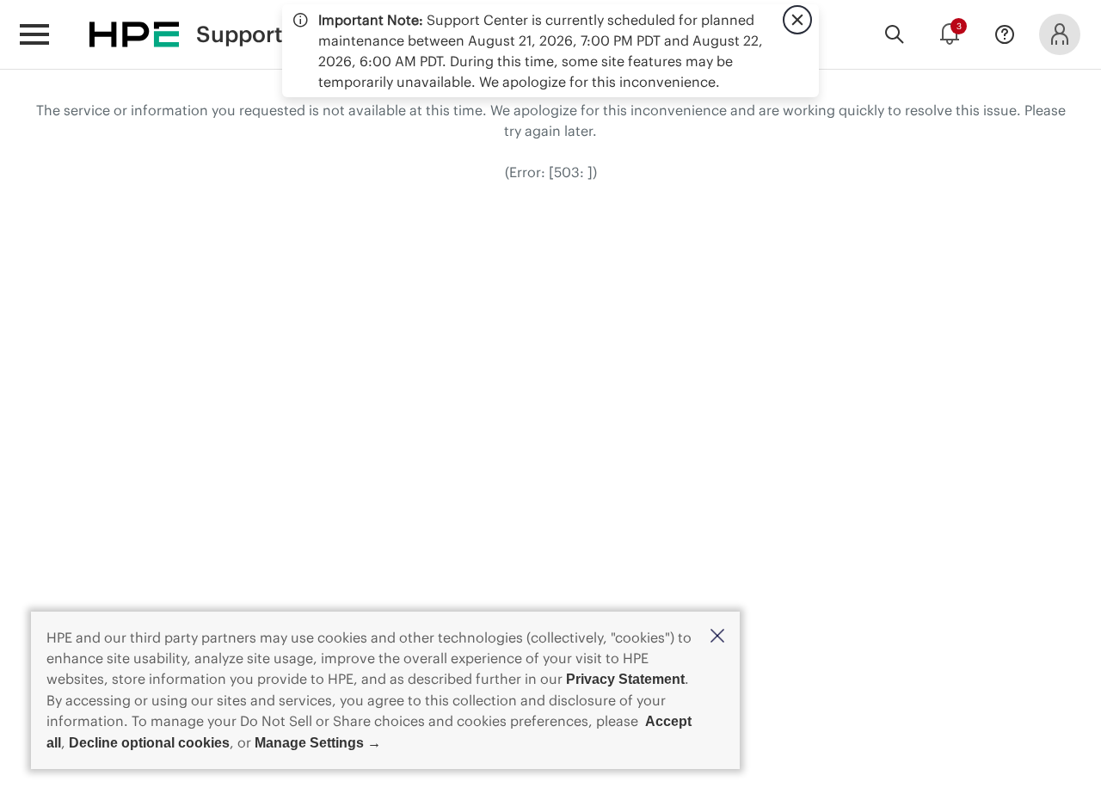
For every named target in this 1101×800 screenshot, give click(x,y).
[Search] (894, 34)
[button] (717, 637)
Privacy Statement (625, 679)
